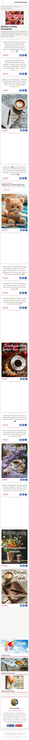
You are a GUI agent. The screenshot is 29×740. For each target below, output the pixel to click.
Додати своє (6, 189)
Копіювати (6, 55)
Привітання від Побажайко (6, 6)
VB (23, 55)
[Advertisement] (14, 149)
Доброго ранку (17, 6)
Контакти (20, 734)
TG (20, 55)
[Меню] (2, 2)
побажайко (21, 2)
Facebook (11, 725)
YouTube (19, 725)
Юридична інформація (12, 734)
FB (26, 55)
